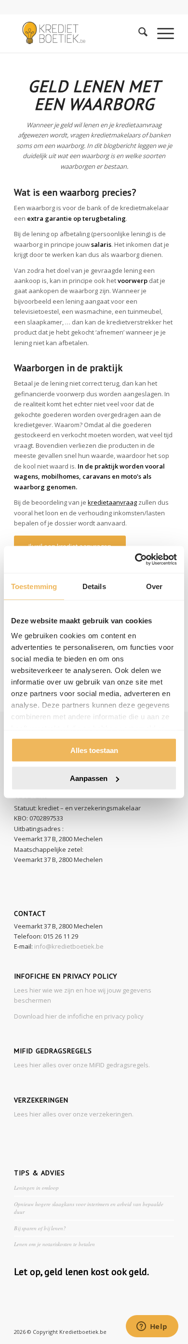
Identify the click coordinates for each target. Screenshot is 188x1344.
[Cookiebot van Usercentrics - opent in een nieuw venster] (135, 559)
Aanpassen (88, 778)
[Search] (138, 33)
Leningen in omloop (36, 1187)
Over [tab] (154, 586)
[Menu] (161, 33)
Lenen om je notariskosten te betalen (54, 1244)
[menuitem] (138, 33)
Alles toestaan (94, 750)
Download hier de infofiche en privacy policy (79, 1016)
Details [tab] (94, 586)
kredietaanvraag (112, 502)
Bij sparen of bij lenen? (40, 1228)
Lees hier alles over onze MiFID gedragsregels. (82, 1065)
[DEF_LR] (78, 33)
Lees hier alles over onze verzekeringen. (74, 1114)
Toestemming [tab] (34, 586)
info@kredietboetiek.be (69, 946)
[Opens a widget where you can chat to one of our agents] (151, 1327)
